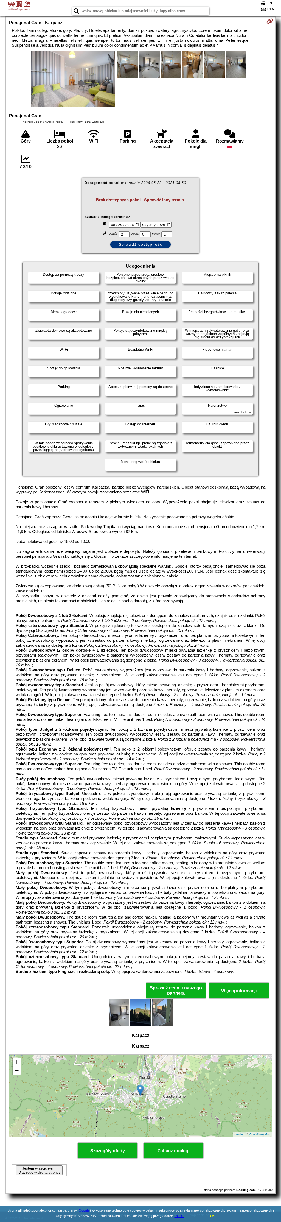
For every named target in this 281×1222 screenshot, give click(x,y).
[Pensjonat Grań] (73, 79)
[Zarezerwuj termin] (269, 21)
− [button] (17, 1070)
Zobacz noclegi (173, 1150)
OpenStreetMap (259, 1134)
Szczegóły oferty (107, 1150)
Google (84, 1210)
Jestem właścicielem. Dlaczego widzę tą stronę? (39, 1170)
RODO (179, 1216)
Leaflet (239, 1134)
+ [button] (17, 1062)
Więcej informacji (239, 990)
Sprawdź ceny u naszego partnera (176, 990)
